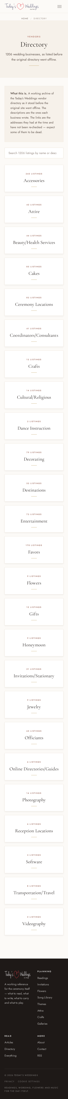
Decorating (34, 459)
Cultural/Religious (34, 397)
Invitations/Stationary (34, 676)
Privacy (10, 1081)
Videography (34, 923)
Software (34, 862)
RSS (39, 1055)
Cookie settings (29, 1081)
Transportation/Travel (33, 893)
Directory (10, 1049)
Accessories (34, 180)
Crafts (34, 366)
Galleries (42, 1024)
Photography (34, 800)
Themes (41, 1004)
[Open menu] (59, 6)
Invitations (43, 984)
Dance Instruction (34, 428)
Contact (41, 1049)
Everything (10, 1055)
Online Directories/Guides (33, 769)
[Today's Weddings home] (22, 6)
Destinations (34, 490)
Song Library (44, 997)
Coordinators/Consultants (34, 335)
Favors (34, 552)
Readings (42, 978)
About (40, 1042)
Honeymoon (33, 645)
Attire (34, 211)
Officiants (34, 738)
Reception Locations (34, 831)
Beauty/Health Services (34, 242)
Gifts (34, 614)
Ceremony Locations (34, 304)
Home (25, 18)
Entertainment (34, 521)
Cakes (34, 273)
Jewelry (34, 707)
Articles (9, 1042)
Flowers (34, 583)
